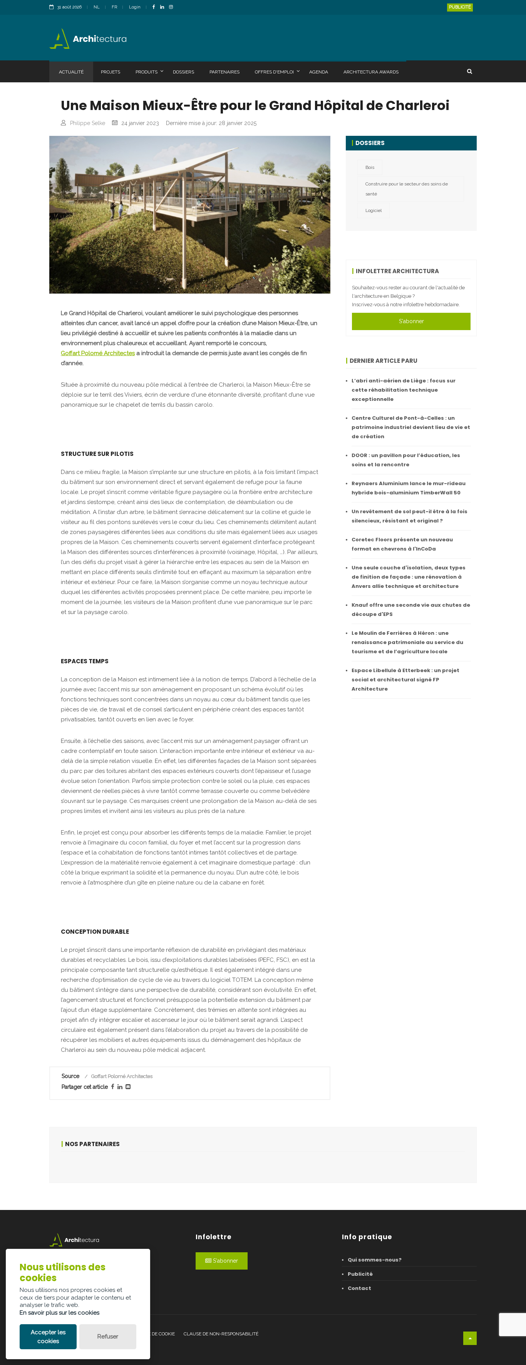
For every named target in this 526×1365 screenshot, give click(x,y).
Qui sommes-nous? (375, 1259)
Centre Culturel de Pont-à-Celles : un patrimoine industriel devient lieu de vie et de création (411, 427)
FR (114, 7)
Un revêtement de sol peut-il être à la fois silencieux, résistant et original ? (409, 516)
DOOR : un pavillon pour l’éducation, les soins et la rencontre (406, 460)
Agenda (318, 72)
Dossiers (183, 72)
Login (135, 7)
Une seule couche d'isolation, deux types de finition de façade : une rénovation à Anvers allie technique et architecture (409, 577)
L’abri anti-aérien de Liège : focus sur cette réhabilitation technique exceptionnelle (404, 390)
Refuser (107, 1336)
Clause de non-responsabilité (221, 1334)
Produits (146, 72)
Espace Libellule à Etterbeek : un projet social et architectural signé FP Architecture (405, 680)
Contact (359, 1288)
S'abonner (411, 321)
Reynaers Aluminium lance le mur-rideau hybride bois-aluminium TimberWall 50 (409, 488)
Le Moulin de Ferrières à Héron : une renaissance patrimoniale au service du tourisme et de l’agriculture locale (407, 642)
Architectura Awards (371, 72)
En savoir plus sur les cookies (59, 1312)
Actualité (71, 72)
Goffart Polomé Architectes (98, 353)
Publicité (460, 7)
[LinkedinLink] (164, 7)
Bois (369, 167)
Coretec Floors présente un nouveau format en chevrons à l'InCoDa (402, 544)
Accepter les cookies (48, 1337)
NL (97, 7)
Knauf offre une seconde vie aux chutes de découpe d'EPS (411, 609)
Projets (110, 72)
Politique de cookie (151, 1334)
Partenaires (224, 72)
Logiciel (373, 210)
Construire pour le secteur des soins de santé (406, 189)
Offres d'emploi (274, 72)
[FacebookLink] (155, 7)
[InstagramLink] (173, 7)
